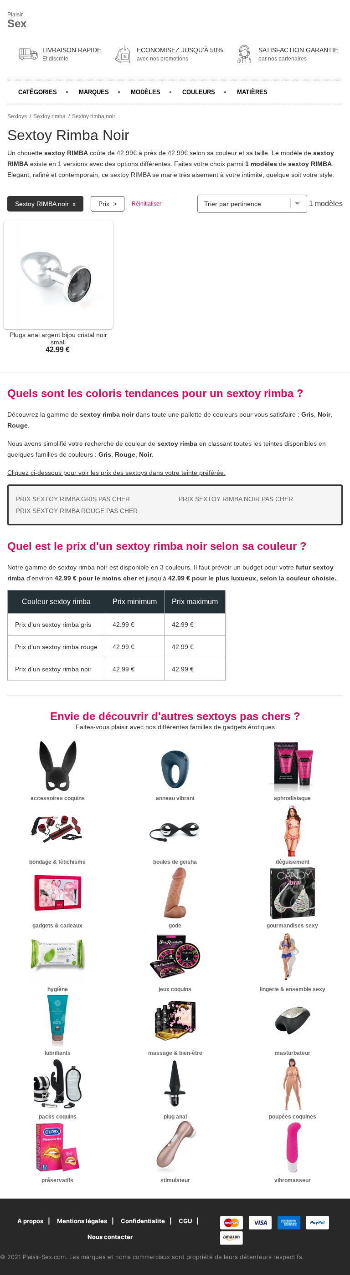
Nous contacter (110, 1236)
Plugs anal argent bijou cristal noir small (58, 338)
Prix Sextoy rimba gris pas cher (73, 499)
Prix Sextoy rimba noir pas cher (236, 499)
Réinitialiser (146, 204)
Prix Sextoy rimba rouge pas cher (77, 510)
